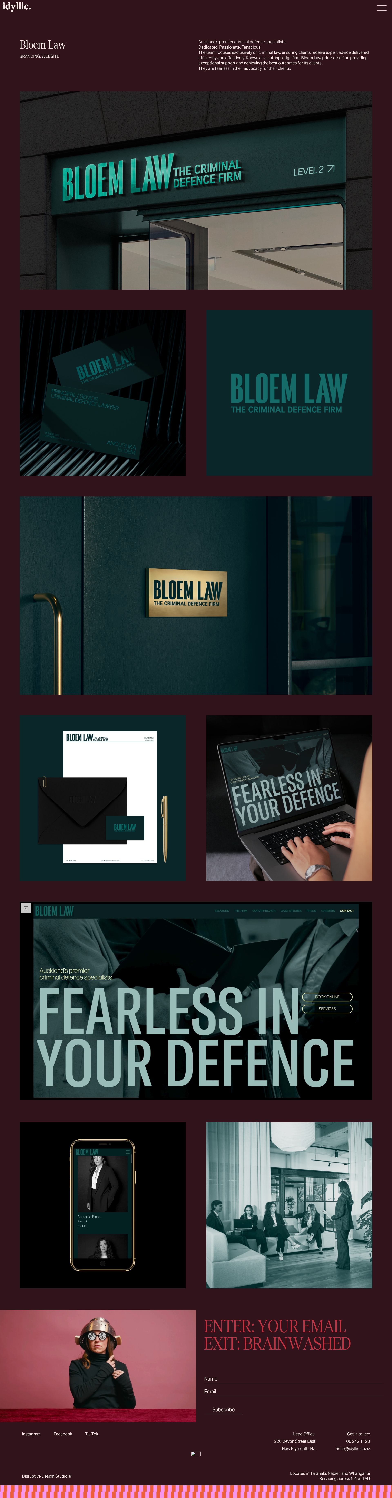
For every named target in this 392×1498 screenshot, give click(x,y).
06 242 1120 (358, 1441)
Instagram (31, 1434)
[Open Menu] (381, 8)
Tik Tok (91, 1434)
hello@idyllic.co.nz (353, 1448)
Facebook (63, 1434)
